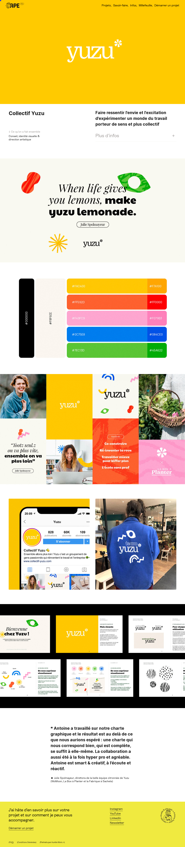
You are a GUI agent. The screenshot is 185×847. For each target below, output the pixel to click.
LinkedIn (115, 818)
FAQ (11, 842)
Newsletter (117, 822)
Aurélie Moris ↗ (57, 842)
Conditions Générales (27, 842)
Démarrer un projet (21, 828)
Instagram (116, 808)
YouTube (115, 813)
